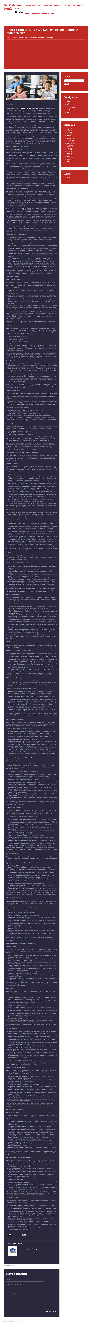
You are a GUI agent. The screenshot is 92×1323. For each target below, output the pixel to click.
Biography (69, 103)
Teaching (71, 106)
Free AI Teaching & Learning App (39, 14)
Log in (68, 177)
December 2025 (71, 142)
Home (28, 5)
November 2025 (71, 143)
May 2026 (69, 133)
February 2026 (70, 138)
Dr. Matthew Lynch (12, 6)
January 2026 (70, 140)
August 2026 (70, 129)
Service (71, 109)
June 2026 (69, 132)
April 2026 (69, 135)
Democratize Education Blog (45, 5)
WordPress (24, 1321)
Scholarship (72, 107)
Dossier (69, 104)
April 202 (69, 161)
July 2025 (69, 148)
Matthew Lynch (17, 1243)
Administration (72, 111)
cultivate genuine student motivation (28, 108)
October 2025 (70, 145)
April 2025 (69, 153)
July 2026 (69, 130)
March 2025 (70, 154)
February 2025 (70, 156)
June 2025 (69, 150)
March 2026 (70, 137)
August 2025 (70, 146)
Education (15, 37)
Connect (69, 112)
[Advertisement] (46, 53)
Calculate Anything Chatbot (71, 5)
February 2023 (70, 159)
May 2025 (69, 151)
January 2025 (70, 158)
